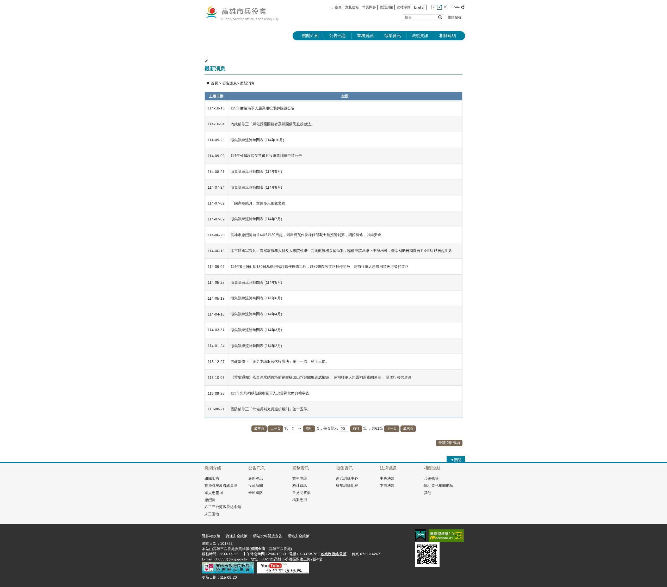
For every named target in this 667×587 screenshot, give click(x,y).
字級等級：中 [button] (439, 7)
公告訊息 (337, 35)
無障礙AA (446, 535)
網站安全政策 (299, 536)
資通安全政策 (237, 536)
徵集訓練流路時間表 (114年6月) (256, 298)
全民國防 (255, 493)
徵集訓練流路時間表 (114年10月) (257, 140)
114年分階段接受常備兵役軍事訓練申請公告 (266, 155)
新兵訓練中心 (347, 478)
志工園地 (212, 514)
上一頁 (275, 428)
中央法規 (387, 478)
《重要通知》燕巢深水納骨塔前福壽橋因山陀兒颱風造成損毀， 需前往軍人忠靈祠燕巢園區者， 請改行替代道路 (321, 377)
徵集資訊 (392, 35)
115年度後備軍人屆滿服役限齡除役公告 (263, 108)
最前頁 (259, 428)
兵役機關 (431, 478)
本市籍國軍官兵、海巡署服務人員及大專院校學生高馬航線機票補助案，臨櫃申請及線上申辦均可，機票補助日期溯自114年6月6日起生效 (341, 251)
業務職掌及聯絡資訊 (221, 485)
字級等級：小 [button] (433, 7)
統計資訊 (299, 485)
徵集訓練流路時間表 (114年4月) (256, 314)
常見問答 (369, 7)
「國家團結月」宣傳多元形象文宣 (258, 203)
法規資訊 (420, 35)
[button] (440, 17)
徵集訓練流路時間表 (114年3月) (256, 330)
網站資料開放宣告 (267, 536)
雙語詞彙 (386, 7)
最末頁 (408, 428)
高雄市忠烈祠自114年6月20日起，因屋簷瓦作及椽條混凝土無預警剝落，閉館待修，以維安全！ (308, 235)
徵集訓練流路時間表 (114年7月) (256, 219)
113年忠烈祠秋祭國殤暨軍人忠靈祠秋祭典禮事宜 (270, 393)
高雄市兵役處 (246, 13)
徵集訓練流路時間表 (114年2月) (256, 346)
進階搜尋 (454, 17)
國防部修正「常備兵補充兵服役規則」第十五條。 (271, 409)
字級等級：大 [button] (445, 7)
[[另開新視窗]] (228, 572)
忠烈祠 (210, 500)
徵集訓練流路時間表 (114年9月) (256, 171)
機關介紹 (310, 35)
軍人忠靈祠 (214, 493)
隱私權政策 (211, 536)
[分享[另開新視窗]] (458, 7)
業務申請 (299, 478)
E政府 (420, 535)
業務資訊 (365, 35)
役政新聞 (255, 485)
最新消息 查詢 (449, 443)
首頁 (338, 7)
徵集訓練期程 (347, 485)
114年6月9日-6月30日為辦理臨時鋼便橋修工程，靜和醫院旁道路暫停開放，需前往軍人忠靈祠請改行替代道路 (320, 266)
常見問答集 (301, 493)
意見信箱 (352, 7)
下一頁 (392, 428)
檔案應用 (299, 500)
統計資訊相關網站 (438, 485)
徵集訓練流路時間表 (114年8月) (256, 187)
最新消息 (247, 83)
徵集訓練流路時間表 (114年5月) (256, 282)
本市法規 (387, 485)
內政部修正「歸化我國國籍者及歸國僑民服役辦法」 (272, 124)
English (419, 7)
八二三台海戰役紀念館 (223, 507)
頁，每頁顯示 (327, 428)
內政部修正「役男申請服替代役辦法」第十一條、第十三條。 (280, 361)
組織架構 (212, 478)
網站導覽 (403, 7)
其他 (427, 493)
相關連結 (447, 35)
